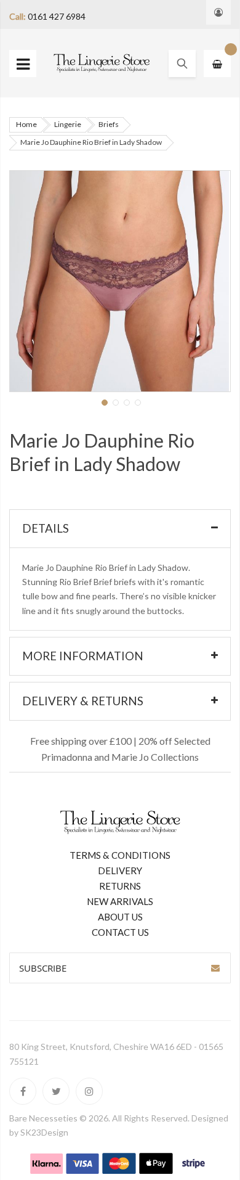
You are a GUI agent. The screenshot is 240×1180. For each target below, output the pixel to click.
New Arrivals (120, 901)
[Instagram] (89, 1091)
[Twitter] (56, 1091)
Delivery (120, 870)
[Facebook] (22, 1091)
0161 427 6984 (57, 16)
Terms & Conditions (120, 855)
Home (26, 124)
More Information (82, 656)
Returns (120, 885)
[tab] (120, 528)
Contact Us (120, 932)
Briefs (108, 124)
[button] (103, 401)
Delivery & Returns (82, 701)
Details (45, 528)
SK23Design (44, 1132)
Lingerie (67, 124)
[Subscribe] (215, 968)
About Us (120, 916)
